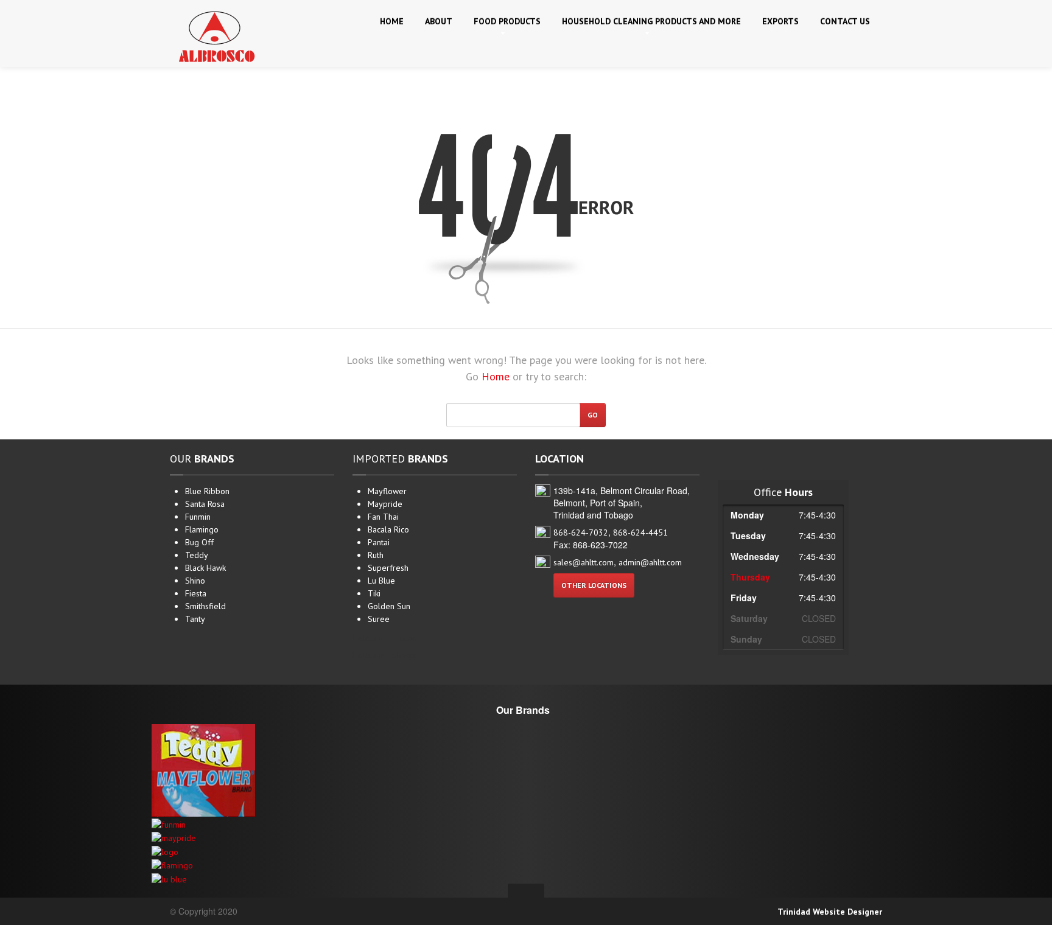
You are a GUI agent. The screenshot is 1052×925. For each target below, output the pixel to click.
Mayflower (387, 491)
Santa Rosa (205, 503)
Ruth (376, 555)
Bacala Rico (388, 529)
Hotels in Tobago (383, 655)
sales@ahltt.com (583, 562)
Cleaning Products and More (651, 21)
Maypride (385, 503)
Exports (780, 21)
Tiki (374, 593)
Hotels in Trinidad (384, 637)
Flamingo (202, 529)
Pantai (379, 542)
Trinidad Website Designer (829, 911)
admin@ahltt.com (650, 562)
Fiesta (195, 593)
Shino (195, 580)
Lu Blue (381, 580)
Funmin (198, 516)
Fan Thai (383, 516)
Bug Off (199, 542)
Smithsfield (205, 606)
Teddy (196, 555)
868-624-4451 (640, 532)
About (438, 21)
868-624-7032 (580, 532)
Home (392, 21)
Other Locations (593, 585)
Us (845, 21)
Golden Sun (389, 606)
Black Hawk (205, 567)
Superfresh (388, 567)
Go (592, 414)
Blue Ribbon (207, 491)
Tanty (195, 618)
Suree (379, 618)
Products (507, 21)
